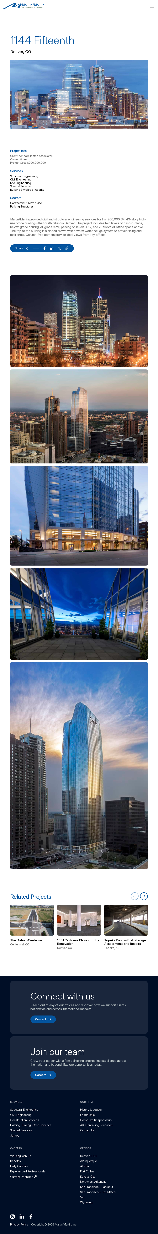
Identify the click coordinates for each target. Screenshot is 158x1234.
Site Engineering (20, 183)
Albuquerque (88, 1161)
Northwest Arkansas (93, 1181)
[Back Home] (23, 6)
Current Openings (21, 1177)
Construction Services (24, 1120)
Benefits (15, 1161)
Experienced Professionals (27, 1171)
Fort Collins (87, 1171)
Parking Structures (22, 206)
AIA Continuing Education (96, 1125)
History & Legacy (91, 1109)
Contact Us (87, 1130)
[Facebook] (31, 1217)
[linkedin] (52, 248)
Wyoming (86, 1202)
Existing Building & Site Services (30, 1125)
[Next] (144, 896)
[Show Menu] (152, 6)
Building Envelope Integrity (27, 189)
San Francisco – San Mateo (98, 1192)
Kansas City (87, 1176)
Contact (40, 1019)
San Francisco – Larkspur (96, 1187)
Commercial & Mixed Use (26, 203)
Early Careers (19, 1166)
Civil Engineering (20, 179)
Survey (14, 1135)
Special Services (21, 186)
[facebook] (44, 248)
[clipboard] (66, 248)
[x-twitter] (59, 248)
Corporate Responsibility (96, 1120)
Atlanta (84, 1166)
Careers (40, 1075)
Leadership (87, 1115)
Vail (82, 1197)
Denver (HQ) (88, 1156)
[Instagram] (12, 1217)
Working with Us (20, 1156)
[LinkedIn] (22, 1217)
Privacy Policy (19, 1224)
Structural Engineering (24, 176)
